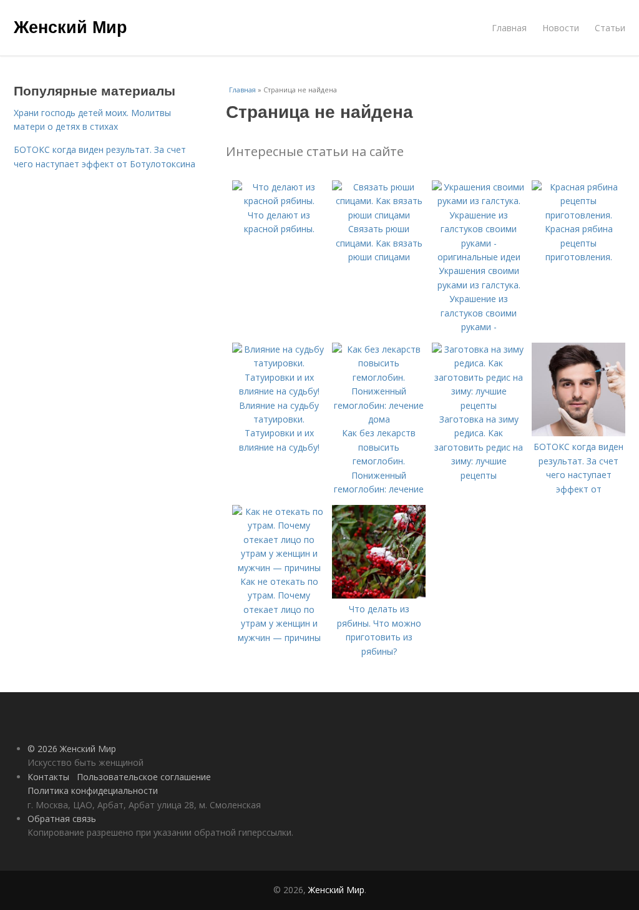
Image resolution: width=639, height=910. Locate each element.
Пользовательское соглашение (144, 777)
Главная (509, 28)
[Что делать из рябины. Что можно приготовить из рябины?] (379, 595)
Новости (560, 28)
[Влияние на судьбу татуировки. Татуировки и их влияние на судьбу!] (279, 391)
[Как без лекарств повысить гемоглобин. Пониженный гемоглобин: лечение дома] (379, 419)
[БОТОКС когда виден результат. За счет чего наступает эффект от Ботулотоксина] (578, 433)
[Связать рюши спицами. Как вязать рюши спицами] (379, 215)
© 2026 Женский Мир (71, 749)
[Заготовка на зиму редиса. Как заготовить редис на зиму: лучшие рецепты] (478, 405)
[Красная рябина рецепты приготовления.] (578, 215)
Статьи (610, 28)
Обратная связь (61, 818)
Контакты (48, 777)
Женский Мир (70, 26)
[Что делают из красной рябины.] (279, 201)
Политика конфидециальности (92, 790)
